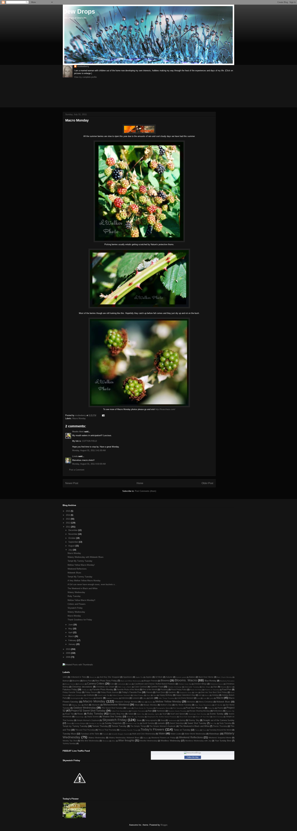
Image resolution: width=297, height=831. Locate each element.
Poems (220, 708)
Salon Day (140, 714)
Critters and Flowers (77, 604)
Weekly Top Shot (70, 741)
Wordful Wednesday (148, 741)
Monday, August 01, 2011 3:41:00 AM (89, 450)
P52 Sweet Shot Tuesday (112, 708)
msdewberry (83, 66)
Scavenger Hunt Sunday (198, 714)
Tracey (197, 730)
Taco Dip (213, 723)
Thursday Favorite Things (129, 730)
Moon (137, 705)
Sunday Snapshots (113, 723)
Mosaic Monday (150, 705)
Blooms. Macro (186, 680)
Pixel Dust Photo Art (195, 708)
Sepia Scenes (93, 717)
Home (140, 483)
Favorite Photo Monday (102, 689)
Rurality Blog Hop (117, 714)
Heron (207, 695)
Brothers (81, 684)
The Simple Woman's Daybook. (162, 726)
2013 (68, 519)
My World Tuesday (183, 705)
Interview (125, 698)
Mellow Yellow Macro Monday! (81, 565)
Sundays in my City (133, 723)
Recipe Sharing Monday (199, 711)
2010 (68, 649)
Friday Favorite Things (72, 692)
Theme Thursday (220, 726)
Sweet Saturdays (177, 723)
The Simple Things (138, 726)
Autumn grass (181, 677)
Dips (215, 687)
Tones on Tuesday (182, 730)
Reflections (218, 711)
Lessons (136, 698)
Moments (96, 705)
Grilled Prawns (138, 695)
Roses (80, 714)
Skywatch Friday (75, 608)
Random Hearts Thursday (177, 711)
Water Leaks (176, 734)
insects (99, 698)
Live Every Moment (185, 698)
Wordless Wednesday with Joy (198, 741)
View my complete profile (85, 77)
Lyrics (211, 698)
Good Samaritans (77, 695)
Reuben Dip (230, 711)
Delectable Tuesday (192, 687)
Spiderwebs (172, 720)
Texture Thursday (100, 726)
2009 (68, 653)
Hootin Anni (78, 431)
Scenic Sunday (217, 714)
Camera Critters (95, 683)
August (71, 546)
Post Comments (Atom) (145, 491)
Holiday (215, 695)
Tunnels (105, 734)
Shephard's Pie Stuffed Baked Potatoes (161, 717)
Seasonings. (79, 717)
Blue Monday (210, 681)
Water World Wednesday (195, 734)
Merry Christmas (206, 702)
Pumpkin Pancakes (138, 711)
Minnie (65, 705)
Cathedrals (121, 684)
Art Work (159, 677)
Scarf (164, 714)
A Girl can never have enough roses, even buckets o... (92, 584)
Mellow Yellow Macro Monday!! (81, 600)
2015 (68, 511)
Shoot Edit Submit (186, 717)
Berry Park (87, 681)
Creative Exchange (175, 687)
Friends (149, 692)
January (72, 644)
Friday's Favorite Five (131, 692)
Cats (129, 684)
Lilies (144, 698)
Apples (149, 677)
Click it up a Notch (124, 687)
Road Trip (69, 714)
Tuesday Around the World (220, 730)
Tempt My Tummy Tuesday (80, 561)
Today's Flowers (152, 729)
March (71, 636)
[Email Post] (103, 415)
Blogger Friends (150, 681)
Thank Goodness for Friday (80, 619)
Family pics (85, 690)
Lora (198, 698)
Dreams (223, 687)
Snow (139, 720)
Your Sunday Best (223, 741)
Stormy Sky (194, 720)
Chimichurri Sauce (216, 684)
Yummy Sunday (69, 743)
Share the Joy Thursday (135, 717)
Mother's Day (166, 705)
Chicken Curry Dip (184, 684)
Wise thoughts (126, 740)
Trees (204, 730)
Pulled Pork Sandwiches (120, 711)
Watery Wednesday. (96, 738)
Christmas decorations (82, 687)
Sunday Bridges (80, 723)
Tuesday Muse (69, 734)
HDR (200, 695)
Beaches (76, 681)
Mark (143, 702)
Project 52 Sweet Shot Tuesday (88, 710)
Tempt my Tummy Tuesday (75, 726)
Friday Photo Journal (109, 692)
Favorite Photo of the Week (128, 690)
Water (162, 733)
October (72, 538)
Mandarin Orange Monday (126, 702)
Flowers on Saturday (212, 690)
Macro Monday (79, 418)
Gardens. (172, 692)
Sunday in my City (95, 723)
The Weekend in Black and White (82, 588)
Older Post (207, 483)
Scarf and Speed (177, 714)
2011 (68, 527)
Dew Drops (79, 11)
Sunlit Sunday (148, 723)
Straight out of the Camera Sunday (218, 720)
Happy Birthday (166, 695)
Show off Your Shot (203, 717)
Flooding (164, 690)
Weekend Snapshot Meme (220, 738)
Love (205, 698)
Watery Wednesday (76, 592)
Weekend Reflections (77, 569)
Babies (192, 677)
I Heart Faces (88, 698)
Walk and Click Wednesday (143, 734)
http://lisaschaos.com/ (165, 409)
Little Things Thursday (166, 698)
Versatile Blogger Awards (120, 734)
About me (93, 677)
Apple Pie (139, 677)
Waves (145, 738)
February (72, 640)
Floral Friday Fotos (179, 690)
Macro (219, 698)
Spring (182, 720)
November (73, 534)
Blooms (165, 680)
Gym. (148, 695)
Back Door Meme (206, 677)
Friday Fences (91, 692)
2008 (68, 657)
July (70, 550)
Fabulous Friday (70, 689)
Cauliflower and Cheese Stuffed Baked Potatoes (154, 684)
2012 (68, 523)
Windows (105, 741)
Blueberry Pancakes (227, 681)
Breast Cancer (70, 684)
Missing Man (76, 705)
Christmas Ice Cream (105, 687)
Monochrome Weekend (116, 704)
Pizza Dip (211, 708)
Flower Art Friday (196, 690)
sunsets (161, 723)
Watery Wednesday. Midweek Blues (124, 738)
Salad (130, 714)
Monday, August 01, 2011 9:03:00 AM (89, 464)
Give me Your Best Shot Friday (214, 692)
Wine (113, 741)
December (73, 530)
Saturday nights (153, 714)
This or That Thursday (107, 730)
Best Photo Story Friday (106, 681)
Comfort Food (157, 687)
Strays (69, 723)
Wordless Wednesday (170, 741)
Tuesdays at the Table (90, 734)
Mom (86, 705)
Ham (155, 695)
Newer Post (71, 483)
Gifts (196, 692)
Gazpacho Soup (186, 692)
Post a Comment (76, 470)
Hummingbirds (75, 698)
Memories (191, 702)
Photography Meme (163, 708)
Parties (128, 708)
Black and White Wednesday (131, 681)
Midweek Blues (74, 573)
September (73, 542)
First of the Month (150, 690)
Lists (151, 698)
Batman (66, 681)
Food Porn (226, 689)
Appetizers (127, 677)
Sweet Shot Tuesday (196, 723)
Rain (150, 711)
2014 (68, 515)
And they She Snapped (110, 677)
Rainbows (161, 711)
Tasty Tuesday (225, 723)
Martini (150, 702)
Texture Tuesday (119, 726)
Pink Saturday (178, 708)
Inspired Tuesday (112, 698)
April (70, 632)
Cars (112, 684)
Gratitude (90, 695)
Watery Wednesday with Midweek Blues (85, 557)
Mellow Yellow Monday (168, 701)
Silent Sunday (218, 717)
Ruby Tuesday (74, 596)
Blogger (164, 825)
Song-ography (151, 720)
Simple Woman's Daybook (88, 720)
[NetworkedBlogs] (192, 753)
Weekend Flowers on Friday (163, 738)
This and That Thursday (85, 730)
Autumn (169, 677)
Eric (230, 687)
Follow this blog (192, 757)
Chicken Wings (200, 684)
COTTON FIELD (89, 441)
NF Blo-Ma (218, 705)
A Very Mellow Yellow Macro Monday (84, 580)
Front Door (160, 692)
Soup (163, 720)
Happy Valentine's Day (185, 695)
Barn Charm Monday (224, 677)
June (70, 624)
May (70, 628)
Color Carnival (140, 687)
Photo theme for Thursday (143, 708)
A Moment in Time (78, 677)
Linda (75, 456)
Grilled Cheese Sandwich (121, 695)
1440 (65, 677)
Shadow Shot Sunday (112, 716)
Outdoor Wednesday (84, 707)
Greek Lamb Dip (103, 695)
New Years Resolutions (203, 705)
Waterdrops (214, 734)
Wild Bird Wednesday (89, 741)
